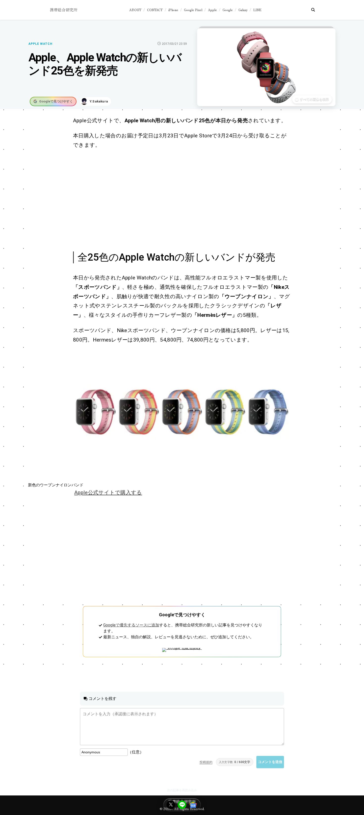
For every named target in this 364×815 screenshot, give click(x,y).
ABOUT (135, 9)
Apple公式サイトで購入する (108, 492)
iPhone (173, 9)
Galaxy (243, 9)
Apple (212, 9)
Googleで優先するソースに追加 (131, 625)
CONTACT (155, 9)
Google (228, 9)
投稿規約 (206, 762)
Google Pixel (193, 9)
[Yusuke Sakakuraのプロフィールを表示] (95, 101)
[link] (182, 412)
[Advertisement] (176, 199)
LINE (257, 9)
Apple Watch (40, 44)
